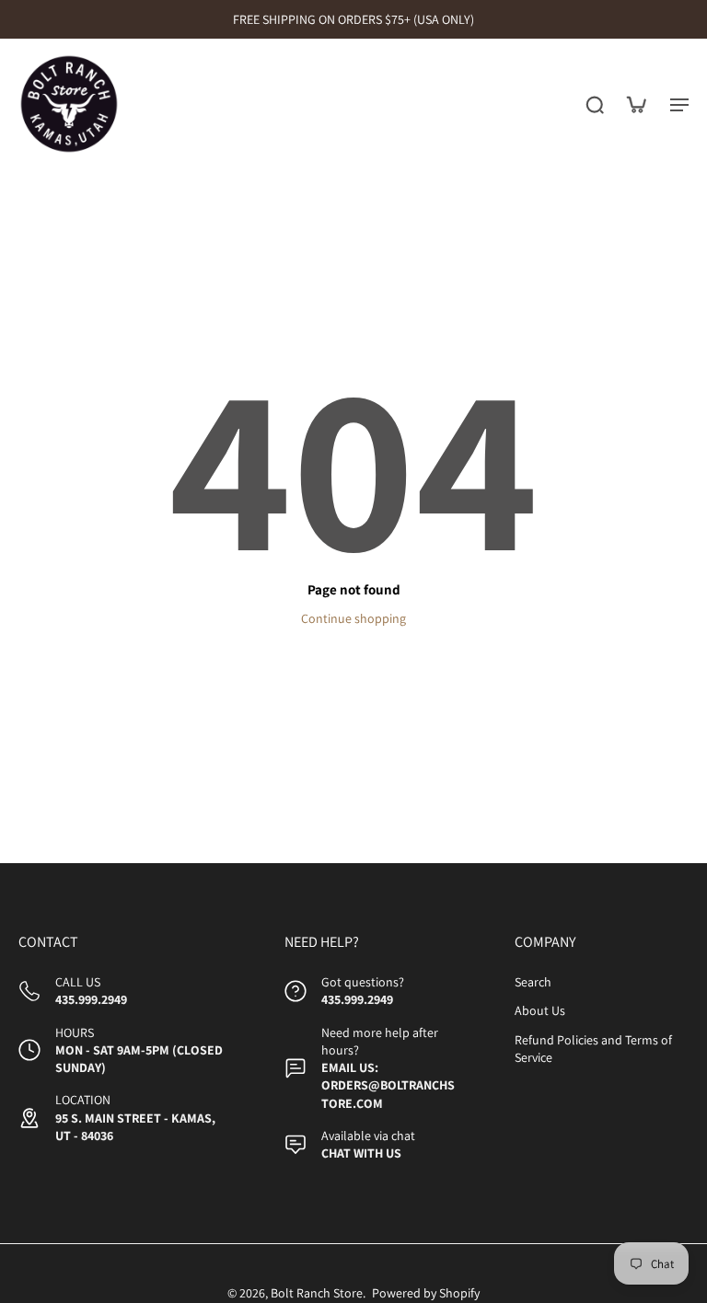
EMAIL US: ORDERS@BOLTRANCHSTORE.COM (388, 1086)
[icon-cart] (635, 104)
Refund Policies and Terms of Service (593, 1049)
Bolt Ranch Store (317, 1294)
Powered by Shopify (426, 1294)
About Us (540, 1011)
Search (533, 982)
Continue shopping (353, 618)
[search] (594, 104)
